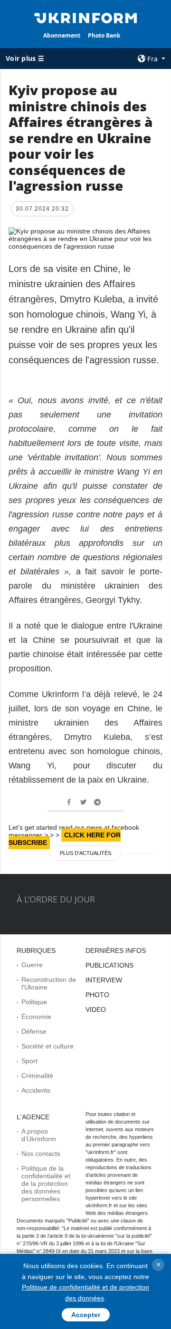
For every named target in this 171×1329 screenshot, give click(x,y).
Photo (97, 995)
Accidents (35, 1090)
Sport (29, 1061)
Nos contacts (40, 1153)
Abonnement (61, 35)
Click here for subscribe (65, 838)
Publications (109, 965)
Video (96, 1009)
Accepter (85, 1315)
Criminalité (37, 1075)
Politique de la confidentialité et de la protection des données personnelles (45, 1183)
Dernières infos (116, 950)
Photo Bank (104, 35)
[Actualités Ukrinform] (85, 17)
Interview (104, 980)
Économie (36, 1016)
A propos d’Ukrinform (38, 1135)
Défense (34, 1031)
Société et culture (47, 1046)
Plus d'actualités (85, 853)
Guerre (32, 965)
